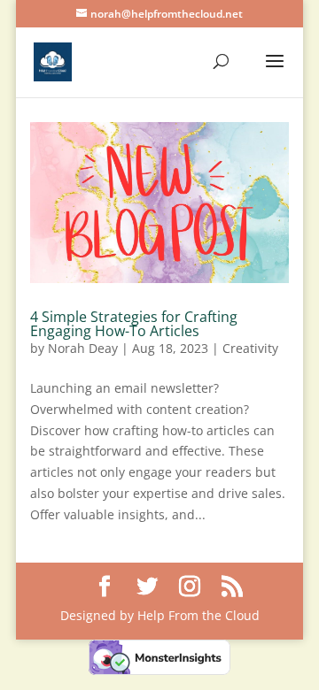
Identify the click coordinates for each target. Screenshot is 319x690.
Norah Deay (83, 348)
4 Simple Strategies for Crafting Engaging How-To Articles (133, 324)
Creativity (250, 348)
